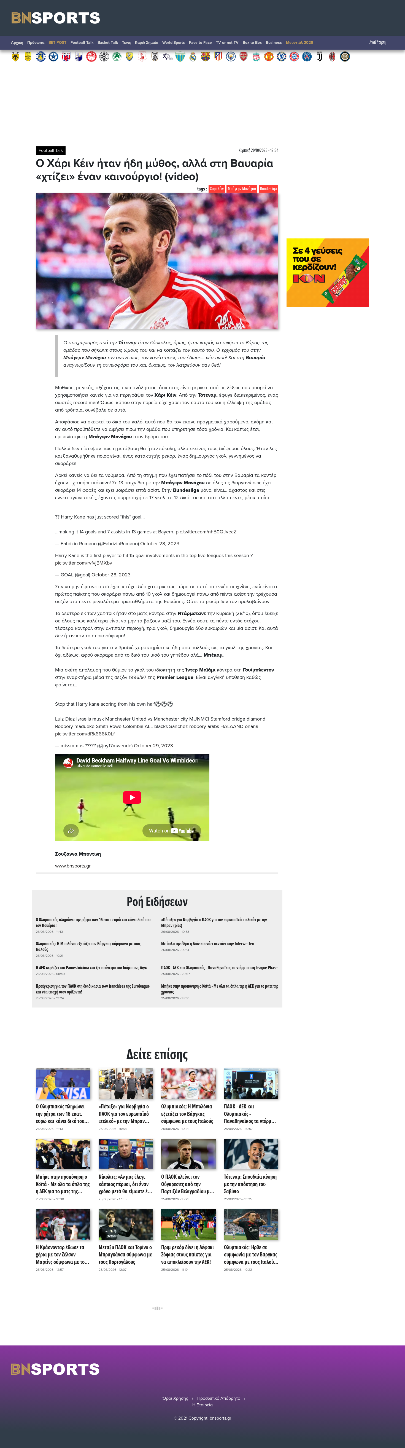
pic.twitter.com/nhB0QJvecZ (206, 532)
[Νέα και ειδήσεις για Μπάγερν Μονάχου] (294, 56)
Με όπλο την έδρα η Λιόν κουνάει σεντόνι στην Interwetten (207, 944)
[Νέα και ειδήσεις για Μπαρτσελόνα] (205, 56)
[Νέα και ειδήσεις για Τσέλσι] (281, 56)
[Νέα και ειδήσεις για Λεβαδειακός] (180, 56)
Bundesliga (268, 189)
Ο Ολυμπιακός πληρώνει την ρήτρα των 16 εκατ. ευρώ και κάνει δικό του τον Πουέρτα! (93, 923)
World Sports (173, 42)
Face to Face (200, 42)
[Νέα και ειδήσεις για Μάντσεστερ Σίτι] (231, 56)
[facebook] (384, 1369)
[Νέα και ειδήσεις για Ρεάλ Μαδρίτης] (193, 56)
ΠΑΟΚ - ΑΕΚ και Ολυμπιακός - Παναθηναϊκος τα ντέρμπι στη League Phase (219, 968)
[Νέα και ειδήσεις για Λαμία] (79, 56)
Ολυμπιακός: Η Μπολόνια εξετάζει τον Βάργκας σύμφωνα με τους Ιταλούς (88, 947)
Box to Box (252, 42)
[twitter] (390, 1369)
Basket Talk (108, 42)
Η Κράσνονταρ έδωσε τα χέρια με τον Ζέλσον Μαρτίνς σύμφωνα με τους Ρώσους (62, 1255)
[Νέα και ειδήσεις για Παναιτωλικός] (129, 56)
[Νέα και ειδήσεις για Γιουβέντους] (319, 56)
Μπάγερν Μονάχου (242, 189)
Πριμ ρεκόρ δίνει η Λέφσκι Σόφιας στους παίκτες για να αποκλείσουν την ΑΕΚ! (187, 1255)
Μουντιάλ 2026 (299, 42)
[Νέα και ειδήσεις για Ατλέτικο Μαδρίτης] (218, 56)
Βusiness (274, 42)
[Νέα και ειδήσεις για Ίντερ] (345, 56)
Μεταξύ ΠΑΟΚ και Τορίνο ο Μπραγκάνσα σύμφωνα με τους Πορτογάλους (125, 1255)
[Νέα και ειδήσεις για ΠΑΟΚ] (155, 56)
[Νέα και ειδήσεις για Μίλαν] (332, 56)
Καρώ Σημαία (146, 42)
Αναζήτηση (377, 42)
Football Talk (82, 42)
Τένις (126, 42)
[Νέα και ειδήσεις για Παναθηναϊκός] (117, 56)
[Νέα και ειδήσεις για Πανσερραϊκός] (142, 56)
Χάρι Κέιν (217, 189)
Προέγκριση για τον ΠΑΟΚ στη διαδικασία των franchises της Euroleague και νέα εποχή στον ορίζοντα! (93, 989)
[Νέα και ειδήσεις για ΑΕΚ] (15, 56)
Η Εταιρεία (202, 1405)
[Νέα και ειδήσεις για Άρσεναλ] (243, 56)
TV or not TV (227, 42)
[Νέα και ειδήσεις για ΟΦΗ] (104, 56)
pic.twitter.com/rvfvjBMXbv (83, 563)
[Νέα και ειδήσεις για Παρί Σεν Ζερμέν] (307, 56)
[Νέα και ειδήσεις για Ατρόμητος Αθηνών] (53, 56)
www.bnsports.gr (73, 866)
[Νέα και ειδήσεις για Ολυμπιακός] (91, 56)
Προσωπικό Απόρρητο (218, 1398)
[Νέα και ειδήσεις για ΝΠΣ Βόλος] (66, 56)
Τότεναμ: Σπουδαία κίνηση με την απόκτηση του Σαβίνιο (250, 1184)
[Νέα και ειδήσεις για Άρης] (28, 56)
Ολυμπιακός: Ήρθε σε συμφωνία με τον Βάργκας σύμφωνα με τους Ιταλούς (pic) (250, 1255)
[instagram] (376, 1369)
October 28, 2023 (159, 544)
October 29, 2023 (153, 746)
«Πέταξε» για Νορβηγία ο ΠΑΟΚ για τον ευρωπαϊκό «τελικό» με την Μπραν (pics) (214, 923)
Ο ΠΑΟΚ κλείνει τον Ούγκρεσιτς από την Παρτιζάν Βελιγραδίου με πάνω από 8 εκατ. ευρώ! (186, 1184)
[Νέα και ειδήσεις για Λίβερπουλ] (256, 56)
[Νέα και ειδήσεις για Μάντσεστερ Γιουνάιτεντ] (269, 56)
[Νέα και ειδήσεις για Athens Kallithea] (167, 56)
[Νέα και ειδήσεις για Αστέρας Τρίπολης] (41, 56)
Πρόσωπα (35, 42)
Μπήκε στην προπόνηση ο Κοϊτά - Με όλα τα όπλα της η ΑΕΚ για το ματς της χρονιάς (219, 989)
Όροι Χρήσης (175, 1398)
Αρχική (17, 42)
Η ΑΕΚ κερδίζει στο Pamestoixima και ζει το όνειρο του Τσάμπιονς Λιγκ (91, 968)
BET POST (57, 42)
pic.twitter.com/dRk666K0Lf (85, 734)
